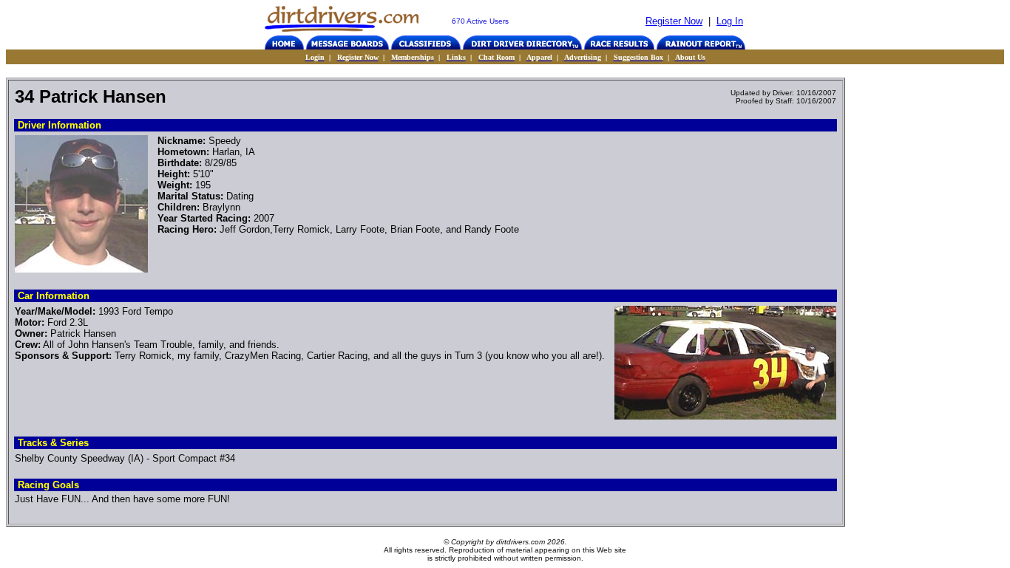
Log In (729, 21)
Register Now (673, 21)
